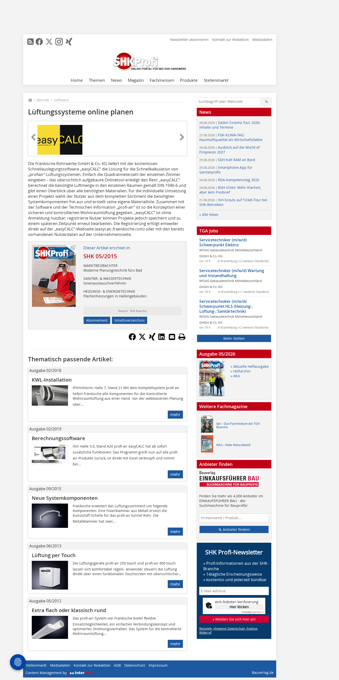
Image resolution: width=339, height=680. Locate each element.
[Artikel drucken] (182, 337)
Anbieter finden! (236, 529)
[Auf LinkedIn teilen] (162, 339)
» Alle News (208, 214)
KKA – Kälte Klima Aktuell (233, 445)
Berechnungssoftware (58, 438)
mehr (175, 414)
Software (61, 100)
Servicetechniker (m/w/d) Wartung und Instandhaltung (231, 273)
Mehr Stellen (234, 338)
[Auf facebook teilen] (132, 339)
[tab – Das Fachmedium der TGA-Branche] (208, 425)
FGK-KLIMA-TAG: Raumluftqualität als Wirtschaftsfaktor (231, 137)
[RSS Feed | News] (30, 42)
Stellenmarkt (216, 80)
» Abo (235, 375)
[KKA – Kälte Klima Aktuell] (208, 445)
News (116, 80)
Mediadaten (262, 39)
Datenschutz (134, 665)
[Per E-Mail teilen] (172, 337)
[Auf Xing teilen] (152, 339)
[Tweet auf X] (142, 339)
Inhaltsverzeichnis (129, 320)
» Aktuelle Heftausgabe (250, 366)
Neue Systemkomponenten (65, 498)
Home (77, 80)
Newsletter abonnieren (189, 39)
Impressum (158, 665)
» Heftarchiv (240, 371)
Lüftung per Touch (54, 555)
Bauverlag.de (263, 672)
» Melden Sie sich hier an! (234, 619)
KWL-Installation (52, 379)
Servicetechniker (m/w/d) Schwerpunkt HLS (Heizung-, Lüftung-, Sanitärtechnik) (226, 306)
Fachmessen (162, 80)
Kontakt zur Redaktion (230, 39)
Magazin (136, 80)
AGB (117, 665)
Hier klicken (239, 606)
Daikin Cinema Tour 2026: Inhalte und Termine (229, 125)
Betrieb (43, 100)
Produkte (189, 80)
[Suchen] (266, 101)
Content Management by (47, 672)
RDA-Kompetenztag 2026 (229, 179)
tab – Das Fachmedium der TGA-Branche (238, 425)
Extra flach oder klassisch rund (69, 610)
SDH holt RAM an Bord (227, 159)
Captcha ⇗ (253, 612)
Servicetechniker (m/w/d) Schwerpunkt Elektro (223, 242)
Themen (97, 80)
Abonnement (97, 320)
